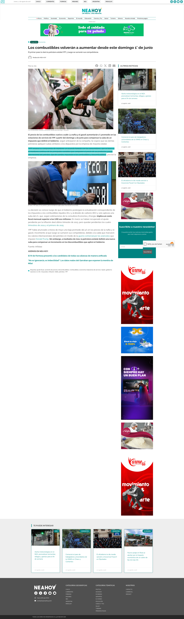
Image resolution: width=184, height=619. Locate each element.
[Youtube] (178, 1)
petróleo (62, 272)
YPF (66, 272)
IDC (39, 272)
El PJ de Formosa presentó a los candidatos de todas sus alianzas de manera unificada (67, 256)
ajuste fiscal (40, 270)
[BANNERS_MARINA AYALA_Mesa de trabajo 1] (92, 36)
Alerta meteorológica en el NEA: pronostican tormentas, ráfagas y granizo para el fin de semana (136, 96)
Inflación (51, 272)
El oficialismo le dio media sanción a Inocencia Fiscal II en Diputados (107, 556)
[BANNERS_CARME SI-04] (137, 323)
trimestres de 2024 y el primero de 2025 (46, 225)
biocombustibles (63, 270)
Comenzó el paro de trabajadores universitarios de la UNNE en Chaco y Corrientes (135, 139)
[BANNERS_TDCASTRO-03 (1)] (137, 353)
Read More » (39, 562)
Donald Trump (42, 239)
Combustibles (74, 270)
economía (82, 270)
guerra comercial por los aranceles (94, 236)
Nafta (56, 272)
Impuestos (44, 272)
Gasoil (103, 270)
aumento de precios (51, 270)
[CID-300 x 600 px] (137, 419)
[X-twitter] (174, 1)
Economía (42, 42)
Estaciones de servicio (93, 270)
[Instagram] (171, 1)
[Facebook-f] (181, 1)
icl (37, 272)
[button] (97, 66)
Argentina (34, 42)
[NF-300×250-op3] (137, 218)
